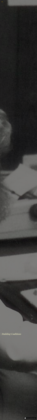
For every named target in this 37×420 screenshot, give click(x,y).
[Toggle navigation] (2, 2)
